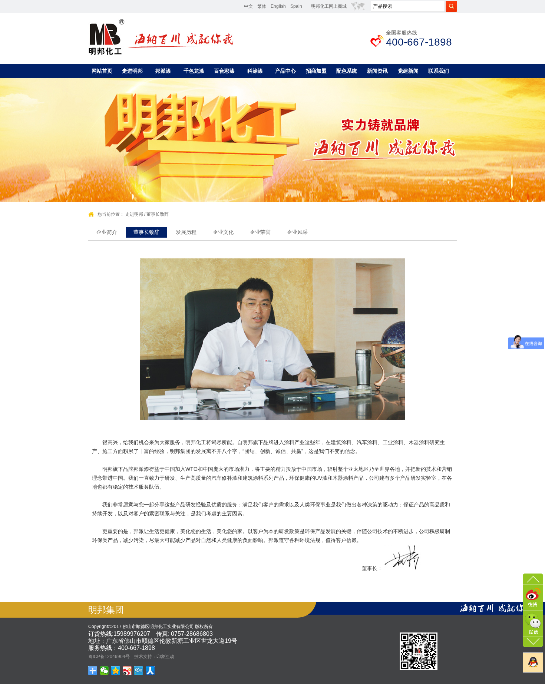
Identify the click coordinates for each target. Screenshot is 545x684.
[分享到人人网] (150, 670)
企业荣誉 (260, 232)
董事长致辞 (157, 214)
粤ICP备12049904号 (109, 656)
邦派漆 (163, 71)
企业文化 (223, 232)
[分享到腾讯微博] (138, 670)
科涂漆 (255, 71)
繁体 (261, 6)
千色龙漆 (194, 71)
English (278, 6)
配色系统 (346, 71)
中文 (248, 6)
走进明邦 (132, 71)
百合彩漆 (224, 71)
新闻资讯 (377, 71)
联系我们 (438, 71)
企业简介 (106, 232)
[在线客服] (533, 662)
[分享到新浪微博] (127, 670)
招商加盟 (316, 71)
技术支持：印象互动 (154, 656)
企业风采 (297, 232)
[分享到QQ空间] (115, 670)
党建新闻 (408, 71)
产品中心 (285, 71)
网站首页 (102, 71)
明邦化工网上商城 (329, 6)
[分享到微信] (104, 670)
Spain (296, 6)
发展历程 (186, 232)
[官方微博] (533, 596)
